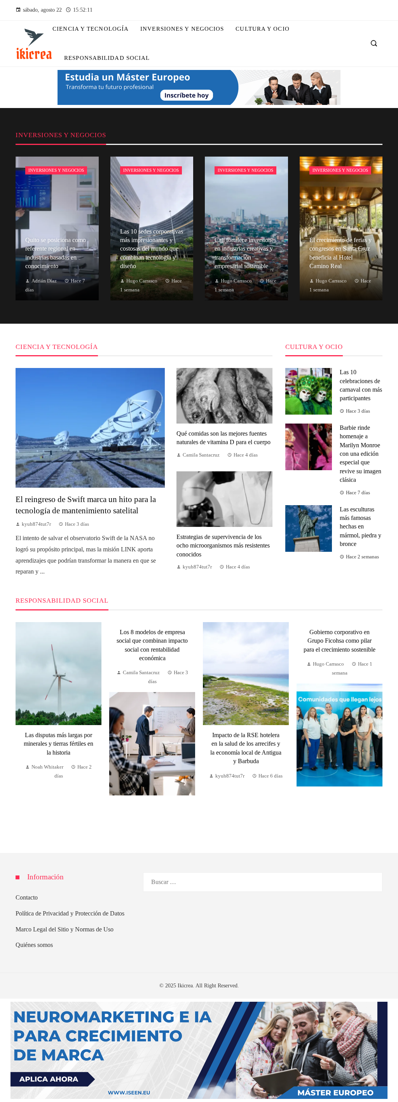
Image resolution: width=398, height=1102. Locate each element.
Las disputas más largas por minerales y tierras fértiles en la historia (58, 744)
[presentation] (21, 728)
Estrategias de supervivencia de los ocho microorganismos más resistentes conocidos (223, 546)
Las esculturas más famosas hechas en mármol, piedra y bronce (360, 527)
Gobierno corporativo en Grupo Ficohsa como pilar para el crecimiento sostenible (339, 641)
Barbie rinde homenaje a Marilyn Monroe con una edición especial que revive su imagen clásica (360, 453)
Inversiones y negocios (56, 170)
